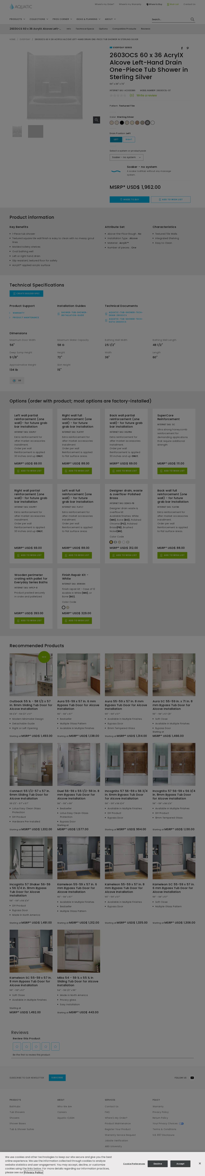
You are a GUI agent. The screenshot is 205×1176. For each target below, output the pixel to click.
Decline (158, 1163)
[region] (102, 1164)
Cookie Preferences (134, 1163)
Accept (180, 1163)
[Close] (199, 1163)
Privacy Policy (33, 1172)
